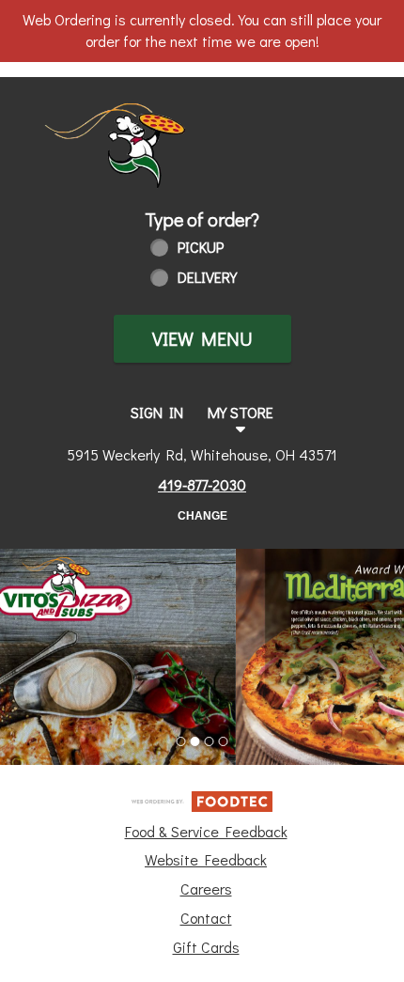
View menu (202, 338)
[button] (131, 132)
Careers (206, 888)
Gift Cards (206, 947)
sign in (157, 412)
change (202, 515)
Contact (206, 917)
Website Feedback (206, 859)
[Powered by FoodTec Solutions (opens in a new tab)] (202, 798)
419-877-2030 (202, 484)
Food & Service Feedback (206, 831)
